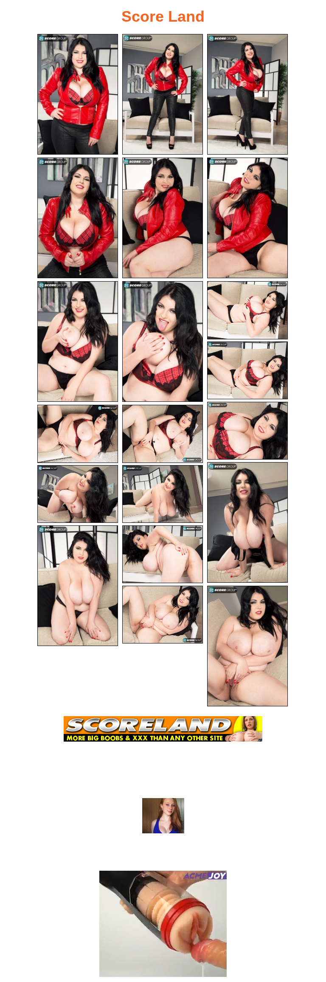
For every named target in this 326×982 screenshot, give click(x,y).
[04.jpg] (77, 218)
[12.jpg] (77, 434)
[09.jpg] (247, 310)
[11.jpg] (247, 431)
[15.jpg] (77, 494)
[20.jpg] (247, 646)
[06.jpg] (247, 218)
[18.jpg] (162, 554)
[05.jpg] (162, 218)
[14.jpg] (247, 522)
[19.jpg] (162, 615)
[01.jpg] (77, 94)
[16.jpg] (162, 494)
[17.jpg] (77, 585)
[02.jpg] (162, 94)
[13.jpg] (162, 434)
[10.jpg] (247, 370)
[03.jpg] (247, 94)
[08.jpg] (162, 341)
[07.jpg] (77, 341)
